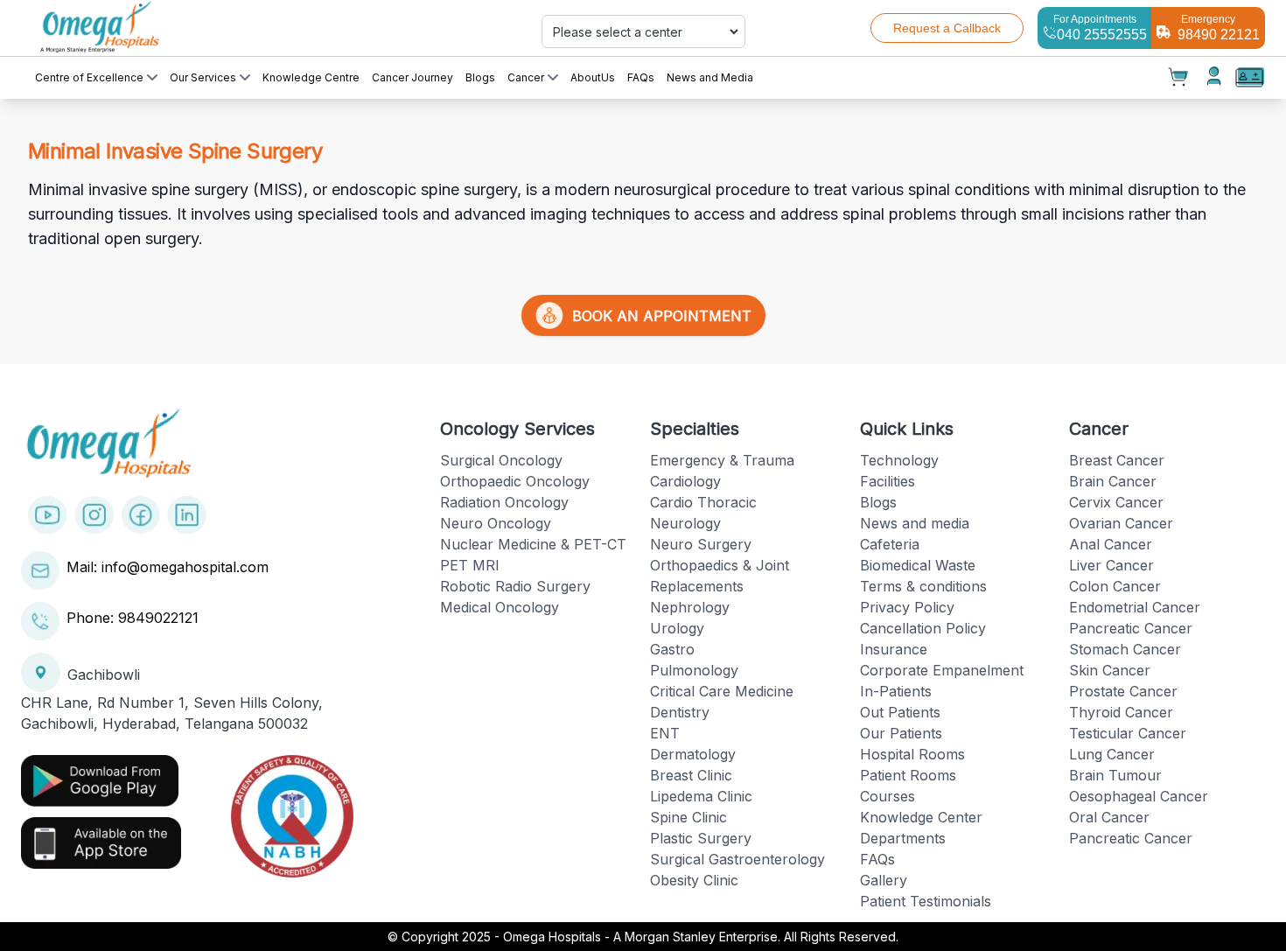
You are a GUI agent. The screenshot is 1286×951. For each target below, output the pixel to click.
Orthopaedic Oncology (515, 481)
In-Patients (896, 691)
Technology (899, 460)
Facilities (887, 481)
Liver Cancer (1111, 565)
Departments (903, 838)
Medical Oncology (499, 607)
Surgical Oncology (501, 460)
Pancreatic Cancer (1130, 628)
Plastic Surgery (700, 838)
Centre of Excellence (89, 77)
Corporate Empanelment (942, 670)
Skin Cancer (1109, 670)
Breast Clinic (691, 775)
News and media (914, 523)
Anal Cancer (1110, 544)
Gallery (883, 880)
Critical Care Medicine (721, 691)
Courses (887, 796)
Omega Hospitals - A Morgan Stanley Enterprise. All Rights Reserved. (700, 936)
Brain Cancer (1113, 481)
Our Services (203, 77)
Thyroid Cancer (1121, 712)
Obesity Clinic (694, 880)
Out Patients (900, 712)
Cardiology (685, 481)
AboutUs (592, 77)
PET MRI (470, 565)
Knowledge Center (921, 817)
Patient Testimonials (925, 901)
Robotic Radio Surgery (515, 586)
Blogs (480, 77)
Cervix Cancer (1116, 502)
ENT (665, 733)
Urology (677, 628)
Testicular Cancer (1127, 733)
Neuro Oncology (495, 523)
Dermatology (693, 754)
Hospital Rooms (912, 754)
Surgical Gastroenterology (737, 859)
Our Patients (901, 733)
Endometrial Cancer (1134, 607)
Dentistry (679, 712)
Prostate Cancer (1123, 691)
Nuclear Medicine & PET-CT (533, 544)
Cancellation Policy (923, 628)
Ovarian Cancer (1121, 523)
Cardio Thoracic (703, 502)
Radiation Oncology (504, 502)
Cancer (525, 77)
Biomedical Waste (917, 565)
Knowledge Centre (311, 77)
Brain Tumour (1115, 775)
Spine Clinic (688, 817)
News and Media (710, 77)
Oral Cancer (1109, 817)
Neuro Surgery (700, 544)
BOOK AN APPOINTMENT (657, 316)
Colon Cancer (1115, 586)
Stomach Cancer (1125, 649)
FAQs (640, 77)
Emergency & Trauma (722, 460)
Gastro (672, 649)
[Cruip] (225, 28)
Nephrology (690, 607)
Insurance (893, 649)
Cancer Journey (412, 77)
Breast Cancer (1116, 460)
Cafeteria (889, 544)
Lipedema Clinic (701, 796)
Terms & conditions (923, 586)
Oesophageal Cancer (1138, 796)
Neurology (685, 523)
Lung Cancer (1112, 754)
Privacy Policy (907, 607)
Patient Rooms (908, 775)
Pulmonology (694, 670)
